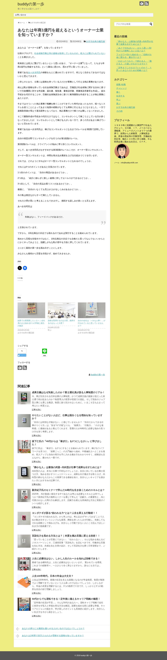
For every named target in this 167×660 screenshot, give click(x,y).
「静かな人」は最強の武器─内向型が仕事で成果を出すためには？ (67, 467)
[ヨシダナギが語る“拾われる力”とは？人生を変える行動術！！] (24, 518)
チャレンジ (121, 88)
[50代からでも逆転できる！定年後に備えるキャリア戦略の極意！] (24, 604)
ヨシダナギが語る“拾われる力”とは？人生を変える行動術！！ (65, 513)
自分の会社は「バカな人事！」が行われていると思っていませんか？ (91, 323)
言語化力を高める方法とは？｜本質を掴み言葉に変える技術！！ (66, 535)
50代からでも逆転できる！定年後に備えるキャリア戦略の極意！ (66, 599)
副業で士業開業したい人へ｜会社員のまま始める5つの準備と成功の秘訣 (31, 323)
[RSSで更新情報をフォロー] (146, 3)
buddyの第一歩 (31, 4)
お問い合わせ (20, 15)
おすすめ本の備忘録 (95, 41)
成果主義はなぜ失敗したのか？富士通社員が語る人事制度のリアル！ (68, 392)
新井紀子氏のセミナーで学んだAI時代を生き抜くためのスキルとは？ (68, 490)
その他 (119, 111)
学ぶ (118, 100)
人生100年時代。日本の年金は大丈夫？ (52, 576)
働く (118, 92)
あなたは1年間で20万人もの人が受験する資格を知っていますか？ (53, 635)
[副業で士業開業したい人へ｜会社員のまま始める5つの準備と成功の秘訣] (31, 310)
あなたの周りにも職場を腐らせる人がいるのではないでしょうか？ (53, 628)
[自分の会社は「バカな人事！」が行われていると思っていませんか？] (91, 310)
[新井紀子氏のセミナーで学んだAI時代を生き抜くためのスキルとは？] (24, 495)
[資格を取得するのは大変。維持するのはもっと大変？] (61, 310)
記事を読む (36, 409)
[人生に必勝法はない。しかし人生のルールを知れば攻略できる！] (24, 563)
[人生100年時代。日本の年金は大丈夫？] (24, 581)
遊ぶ (118, 103)
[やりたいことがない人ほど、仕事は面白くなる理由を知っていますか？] (24, 420)
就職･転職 (121, 84)
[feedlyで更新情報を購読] (141, 3)
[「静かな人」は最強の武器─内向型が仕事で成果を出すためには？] (24, 472)
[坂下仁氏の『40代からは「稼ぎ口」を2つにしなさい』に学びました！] (24, 446)
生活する (120, 96)
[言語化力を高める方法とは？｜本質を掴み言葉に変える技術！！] (24, 541)
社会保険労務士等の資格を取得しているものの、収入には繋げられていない (69, 53)
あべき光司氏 (34, 72)
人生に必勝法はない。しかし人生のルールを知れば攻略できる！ (66, 558)
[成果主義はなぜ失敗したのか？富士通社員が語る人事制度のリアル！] (24, 397)
